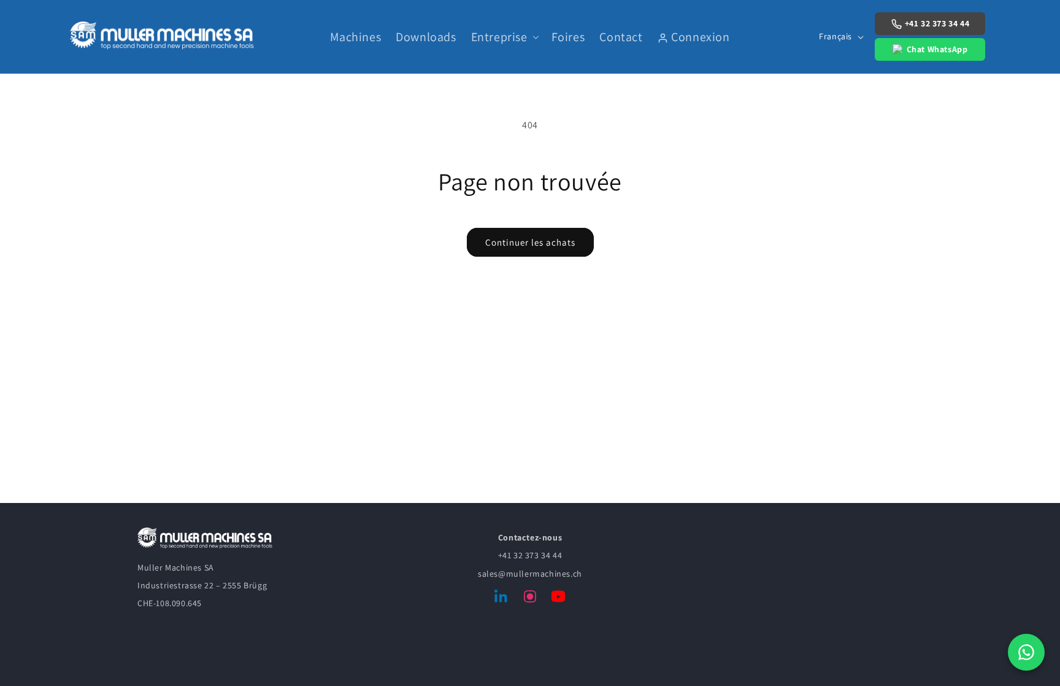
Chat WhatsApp (937, 49)
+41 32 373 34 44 (937, 23)
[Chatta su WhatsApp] (1026, 652)
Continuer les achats (530, 242)
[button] (504, 36)
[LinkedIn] (501, 599)
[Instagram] (530, 599)
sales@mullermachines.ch (530, 573)
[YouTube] (558, 599)
